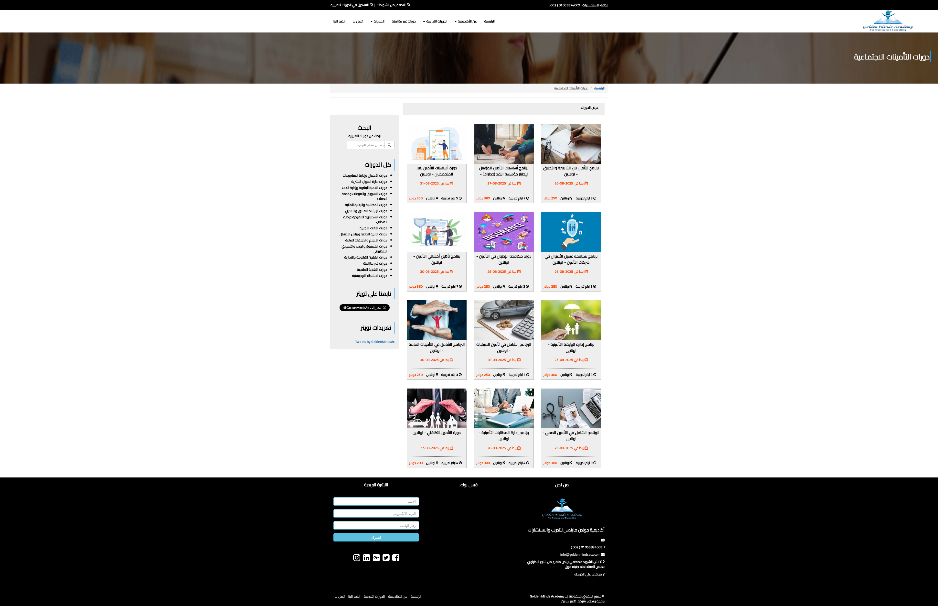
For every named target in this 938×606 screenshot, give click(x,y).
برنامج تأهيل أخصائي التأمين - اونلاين (436, 259)
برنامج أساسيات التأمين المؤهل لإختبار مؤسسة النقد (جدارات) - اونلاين (503, 174)
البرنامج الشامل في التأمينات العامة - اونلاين (437, 347)
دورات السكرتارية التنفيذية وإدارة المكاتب (365, 219)
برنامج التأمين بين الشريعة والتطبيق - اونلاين (571, 171)
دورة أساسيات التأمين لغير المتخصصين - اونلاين (436, 171)
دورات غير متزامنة (404, 21)
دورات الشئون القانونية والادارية (365, 257)
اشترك (376, 537)
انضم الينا (339, 21)
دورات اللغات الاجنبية (373, 228)
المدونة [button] (378, 21)
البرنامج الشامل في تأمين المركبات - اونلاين (503, 347)
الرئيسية (489, 21)
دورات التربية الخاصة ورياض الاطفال (363, 234)
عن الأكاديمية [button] (467, 21)
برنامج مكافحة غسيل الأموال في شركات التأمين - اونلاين (571, 259)
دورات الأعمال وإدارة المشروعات (365, 175)
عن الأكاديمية (397, 596)
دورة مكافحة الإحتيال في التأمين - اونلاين (503, 259)
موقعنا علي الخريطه (588, 574)
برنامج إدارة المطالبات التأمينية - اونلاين (504, 435)
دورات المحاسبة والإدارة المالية (366, 205)
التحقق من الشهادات (391, 5)
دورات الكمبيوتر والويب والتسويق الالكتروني (364, 248)
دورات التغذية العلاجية (372, 269)
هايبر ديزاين (568, 601)
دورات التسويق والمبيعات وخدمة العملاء (364, 196)
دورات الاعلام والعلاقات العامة (366, 240)
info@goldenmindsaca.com (580, 554)
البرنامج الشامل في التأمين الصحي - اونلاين (571, 435)
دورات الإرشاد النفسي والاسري (366, 211)
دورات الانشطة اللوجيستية (369, 275)
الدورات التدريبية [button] (436, 21)
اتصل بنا (358, 21)
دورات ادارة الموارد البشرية (369, 181)
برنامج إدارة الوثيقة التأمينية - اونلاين (571, 347)
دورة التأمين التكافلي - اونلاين (437, 432)
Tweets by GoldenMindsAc (374, 341)
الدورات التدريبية (374, 596)
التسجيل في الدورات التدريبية (349, 5)
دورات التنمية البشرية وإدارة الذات (364, 187)
